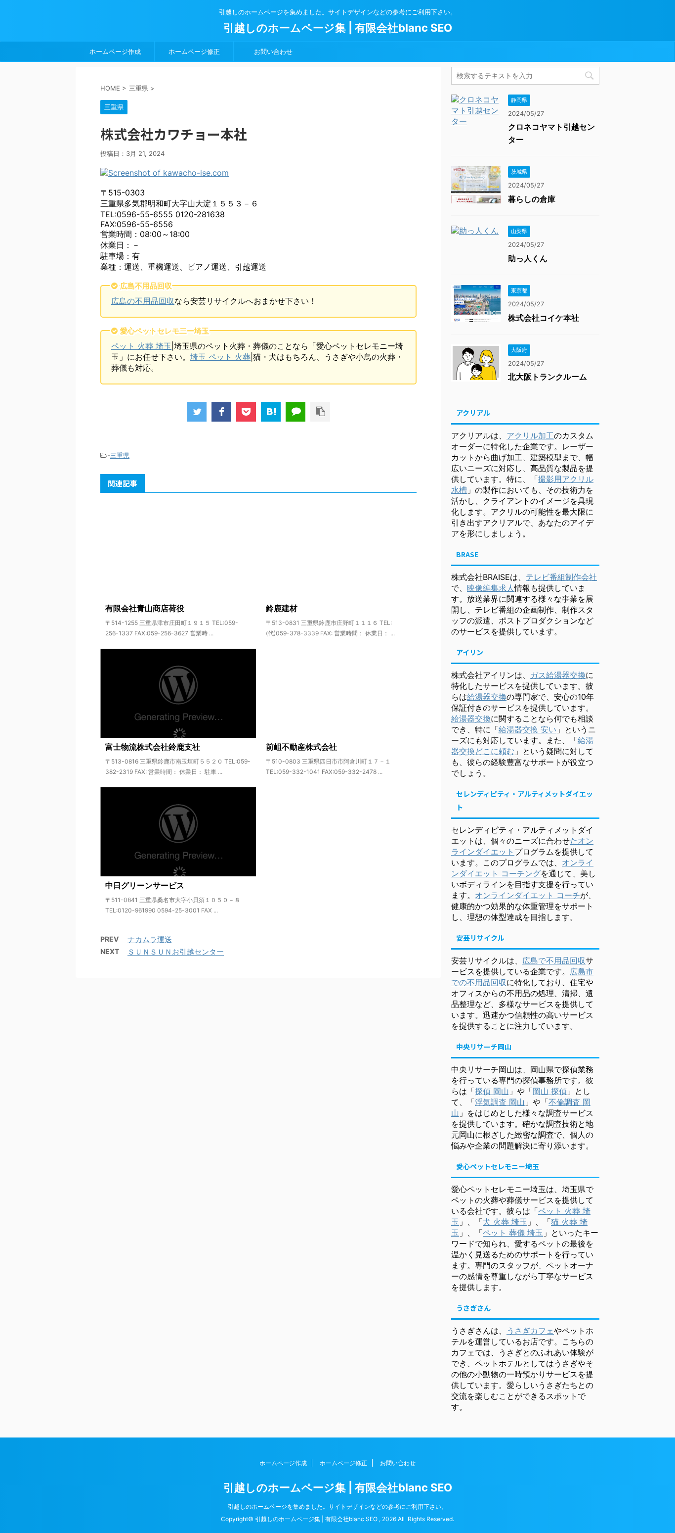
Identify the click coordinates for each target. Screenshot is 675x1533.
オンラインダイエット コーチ (527, 895)
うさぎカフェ (530, 1331)
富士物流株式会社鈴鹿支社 (152, 747)
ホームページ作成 (115, 51)
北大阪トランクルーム (547, 377)
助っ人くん (528, 258)
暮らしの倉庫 (531, 199)
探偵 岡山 (492, 1091)
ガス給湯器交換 (558, 675)
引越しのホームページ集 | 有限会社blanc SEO (337, 27)
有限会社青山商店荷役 (144, 608)
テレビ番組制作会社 (561, 577)
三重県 (119, 455)
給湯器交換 (486, 697)
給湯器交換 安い (527, 729)
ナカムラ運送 (149, 939)
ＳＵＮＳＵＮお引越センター (175, 952)
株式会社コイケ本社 (543, 318)
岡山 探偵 (550, 1091)
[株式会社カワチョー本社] (271, 412)
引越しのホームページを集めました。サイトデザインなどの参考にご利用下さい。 (337, 1506)
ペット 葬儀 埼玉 (513, 1233)
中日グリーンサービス (144, 885)
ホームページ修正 (194, 51)
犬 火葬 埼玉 (505, 1222)
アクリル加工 (530, 435)
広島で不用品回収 (554, 960)
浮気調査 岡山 (500, 1102)
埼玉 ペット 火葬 (220, 357)
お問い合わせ (273, 51)
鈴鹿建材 (281, 608)
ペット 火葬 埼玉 (141, 346)
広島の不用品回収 (142, 301)
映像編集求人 (490, 588)
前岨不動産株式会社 (301, 747)
